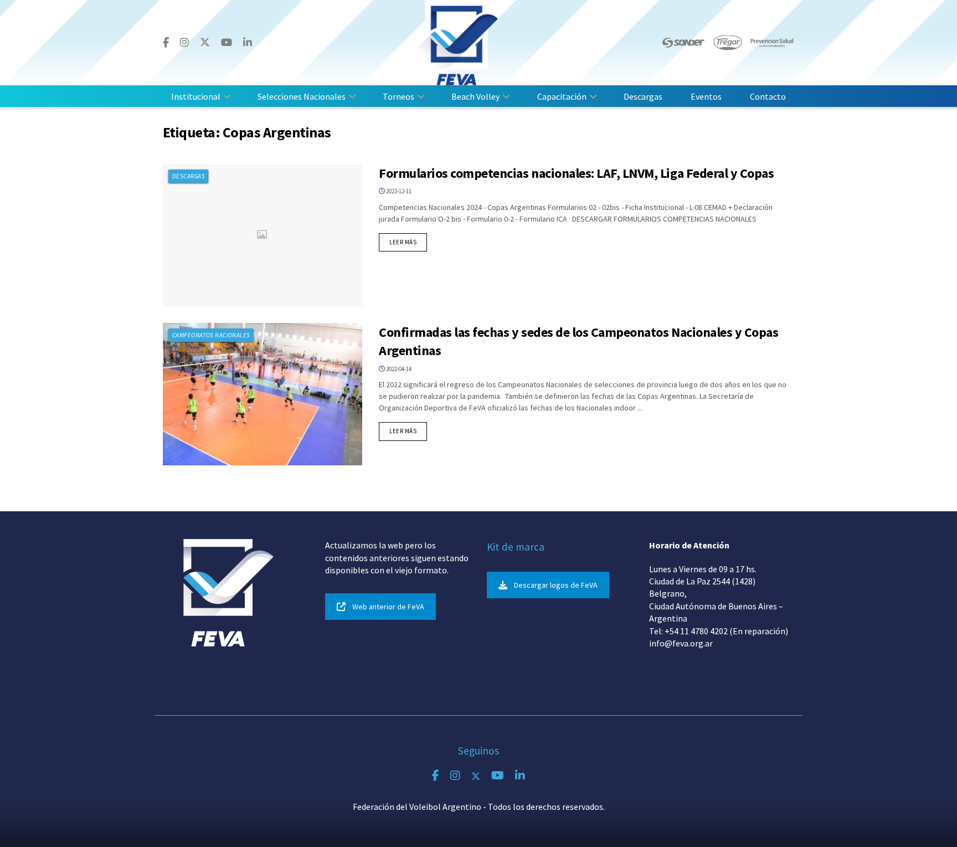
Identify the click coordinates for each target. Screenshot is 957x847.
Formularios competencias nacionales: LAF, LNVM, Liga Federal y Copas (576, 173)
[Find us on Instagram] (184, 43)
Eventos (706, 96)
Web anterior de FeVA (388, 607)
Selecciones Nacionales (302, 96)
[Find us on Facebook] (166, 43)
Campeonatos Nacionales (211, 335)
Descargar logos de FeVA (556, 585)
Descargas (643, 96)
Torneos (398, 96)
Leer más (408, 242)
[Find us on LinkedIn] (247, 43)
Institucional (195, 96)
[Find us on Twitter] (205, 42)
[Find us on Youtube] (226, 43)
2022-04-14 (398, 369)
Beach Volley (475, 96)
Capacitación (561, 96)
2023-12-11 (398, 191)
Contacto (768, 96)
